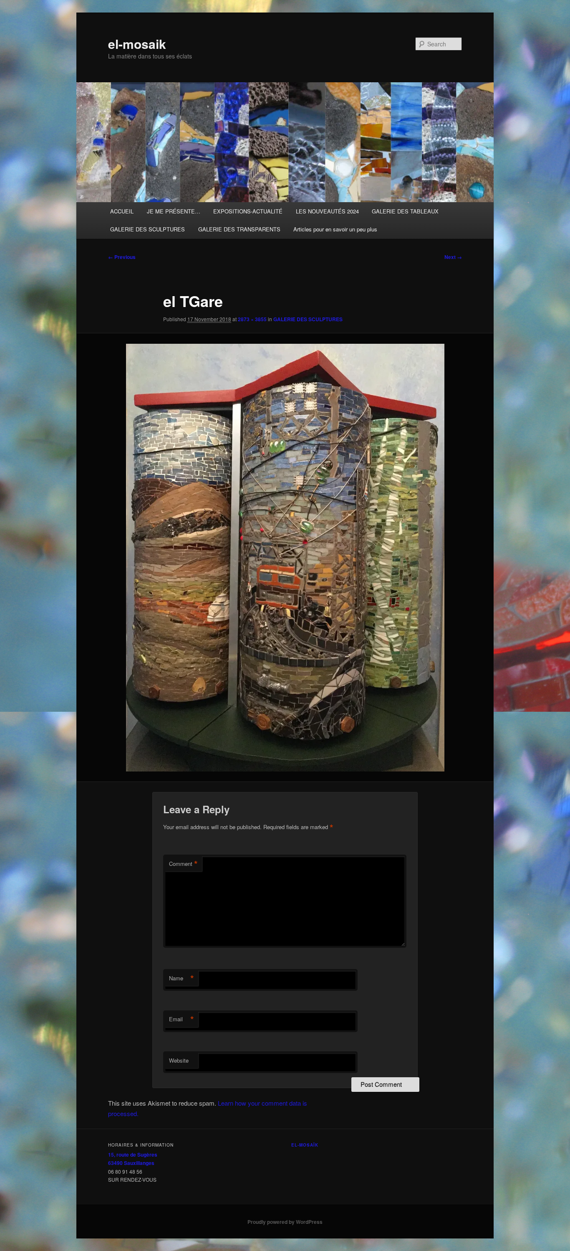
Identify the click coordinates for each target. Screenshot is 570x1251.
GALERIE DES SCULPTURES (147, 229)
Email (181, 1019)
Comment (183, 863)
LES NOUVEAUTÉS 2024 (327, 211)
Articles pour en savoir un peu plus (335, 229)
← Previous (122, 257)
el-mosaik (137, 44)
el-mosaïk (304, 1145)
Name (181, 978)
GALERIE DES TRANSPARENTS (239, 229)
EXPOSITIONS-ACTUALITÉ (247, 211)
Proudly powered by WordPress (285, 1222)
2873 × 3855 (252, 319)
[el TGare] (285, 557)
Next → (453, 257)
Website (179, 1060)
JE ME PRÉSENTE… (173, 211)
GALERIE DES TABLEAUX (405, 211)
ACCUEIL (122, 211)
